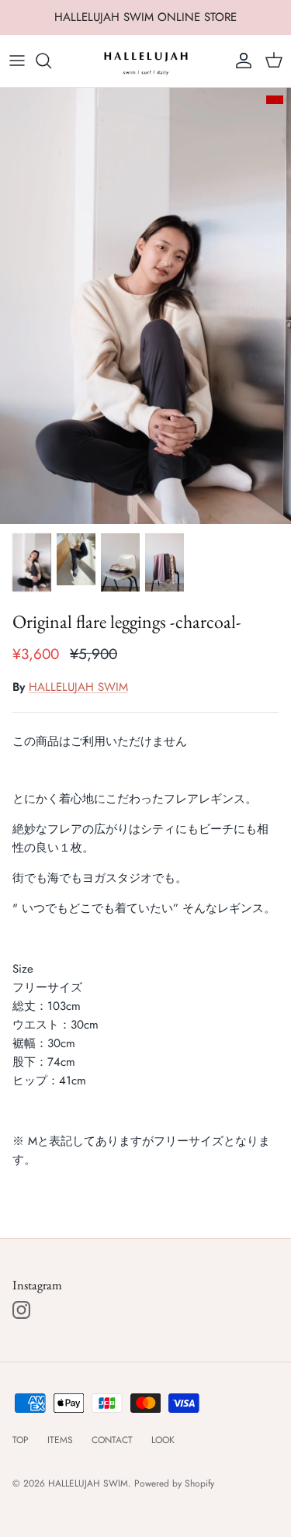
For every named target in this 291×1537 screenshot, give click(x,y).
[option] (145, 306)
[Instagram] (21, 1310)
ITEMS (60, 1440)
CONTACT (112, 1440)
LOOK (163, 1440)
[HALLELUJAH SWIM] (145, 61)
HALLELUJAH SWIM (78, 687)
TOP (20, 1440)
